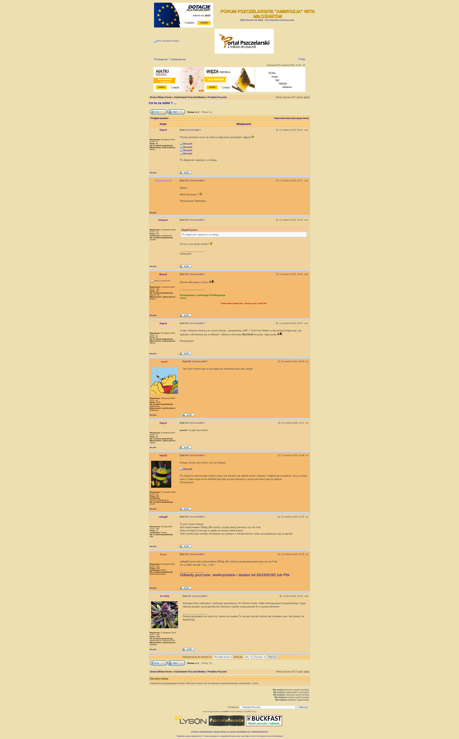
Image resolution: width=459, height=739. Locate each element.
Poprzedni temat (282, 118)
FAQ (302, 59)
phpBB (225, 711)
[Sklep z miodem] (227, 725)
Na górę (153, 173)
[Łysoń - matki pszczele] (179, 91)
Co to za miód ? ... (162, 103)
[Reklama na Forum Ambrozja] (280, 91)
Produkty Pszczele (217, 97)
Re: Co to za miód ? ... (196, 180)
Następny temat (300, 118)
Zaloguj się (161, 59)
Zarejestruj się (178, 59)
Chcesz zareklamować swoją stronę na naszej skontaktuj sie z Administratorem (229, 732)
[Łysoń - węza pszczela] (229, 91)
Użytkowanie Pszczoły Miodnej (189, 97)
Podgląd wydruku (159, 118)
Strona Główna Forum (161, 97)
